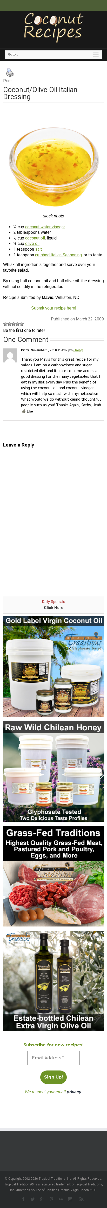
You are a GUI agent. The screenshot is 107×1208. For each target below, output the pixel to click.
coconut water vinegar (45, 226)
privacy (74, 1092)
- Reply (78, 350)
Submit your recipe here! (53, 308)
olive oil (32, 243)
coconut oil (35, 238)
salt (38, 249)
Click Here (53, 607)
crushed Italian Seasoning (58, 254)
